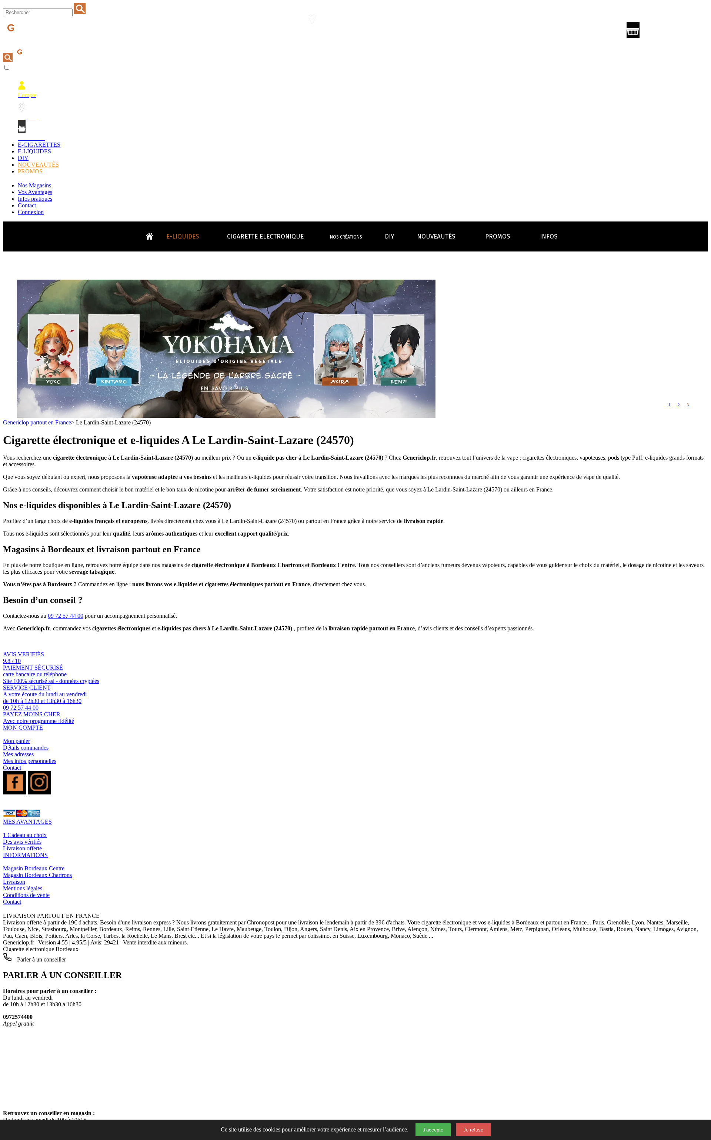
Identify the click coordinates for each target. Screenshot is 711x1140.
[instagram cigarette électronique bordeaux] (39, 792)
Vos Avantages (35, 192)
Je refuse (473, 1130)
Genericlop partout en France (37, 422)
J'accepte (433, 1130)
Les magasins (317, 32)
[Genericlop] (36, 40)
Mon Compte (269, 32)
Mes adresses (18, 754)
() (665, 31)
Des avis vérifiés (22, 842)
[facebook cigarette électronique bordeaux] (14, 792)
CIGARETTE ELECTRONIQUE (265, 236)
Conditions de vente (26, 895)
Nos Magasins (34, 185)
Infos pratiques (35, 199)
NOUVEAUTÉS (38, 164)
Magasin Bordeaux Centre (33, 868)
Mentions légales (22, 888)
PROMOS (30, 171)
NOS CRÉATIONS (346, 237)
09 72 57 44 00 (65, 616)
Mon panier (16, 741)
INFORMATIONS (25, 855)
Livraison (14, 882)
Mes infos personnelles (29, 761)
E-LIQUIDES (34, 151)
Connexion (31, 212)
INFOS (548, 236)
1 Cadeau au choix (25, 835)
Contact (27, 205)
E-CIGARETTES (39, 144)
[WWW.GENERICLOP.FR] (152, 234)
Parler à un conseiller (41, 959)
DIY (23, 158)
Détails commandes (26, 747)
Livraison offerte (22, 848)
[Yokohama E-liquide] (226, 416)
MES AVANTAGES (27, 822)
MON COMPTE (23, 727)
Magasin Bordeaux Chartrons (37, 875)
